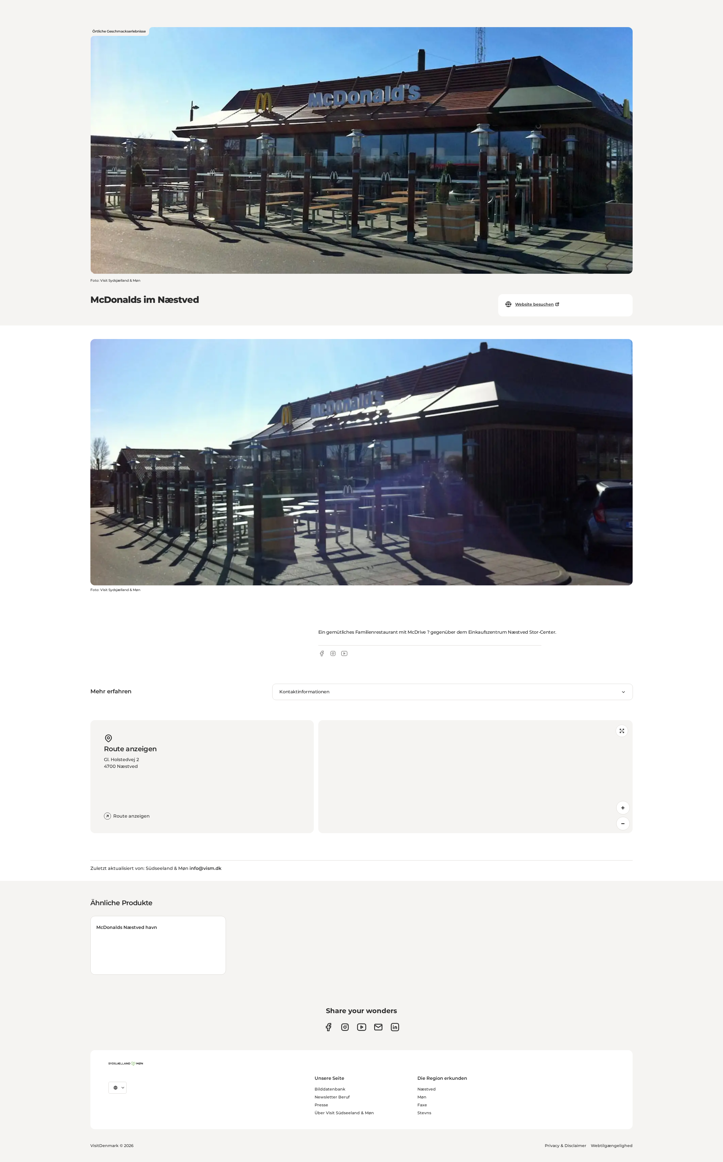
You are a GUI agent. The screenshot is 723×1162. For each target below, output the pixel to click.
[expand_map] (622, 731)
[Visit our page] (345, 1027)
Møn (421, 1097)
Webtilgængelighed (612, 1145)
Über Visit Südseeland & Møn (344, 1112)
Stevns (424, 1112)
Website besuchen (534, 304)
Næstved (426, 1089)
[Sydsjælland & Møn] (125, 1063)
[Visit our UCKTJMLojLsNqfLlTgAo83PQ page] (362, 1027)
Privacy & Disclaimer (565, 1145)
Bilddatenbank (330, 1089)
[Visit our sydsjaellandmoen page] (328, 1027)
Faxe (422, 1104)
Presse (321, 1104)
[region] (475, 776)
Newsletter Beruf (332, 1097)
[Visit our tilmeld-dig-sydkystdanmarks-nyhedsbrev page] (378, 1027)
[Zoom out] (623, 823)
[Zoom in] (623, 808)
